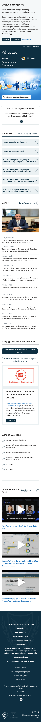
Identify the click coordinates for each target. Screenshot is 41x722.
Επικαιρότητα (20, 632)
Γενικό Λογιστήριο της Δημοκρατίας (9, 61)
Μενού (32, 58)
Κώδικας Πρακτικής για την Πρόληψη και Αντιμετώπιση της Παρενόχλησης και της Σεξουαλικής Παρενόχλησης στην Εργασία (20, 650)
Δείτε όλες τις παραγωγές (26, 491)
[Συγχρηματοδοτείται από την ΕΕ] (13, 715)
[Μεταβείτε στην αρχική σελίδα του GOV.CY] (10, 52)
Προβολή (11, 420)
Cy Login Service (32, 46)
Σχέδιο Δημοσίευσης (20, 657)
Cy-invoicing (9, 464)
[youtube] (21, 121)
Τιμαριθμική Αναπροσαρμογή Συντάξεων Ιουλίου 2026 (19, 287)
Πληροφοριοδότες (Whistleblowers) (20, 661)
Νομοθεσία (20, 644)
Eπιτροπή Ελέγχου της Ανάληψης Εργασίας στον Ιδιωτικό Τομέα (21, 446)
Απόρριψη (16, 39)
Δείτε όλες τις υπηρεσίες (27, 134)
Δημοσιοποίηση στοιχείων (20, 640)
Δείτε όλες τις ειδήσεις (27, 203)
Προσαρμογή (26, 39)
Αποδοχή (6, 39)
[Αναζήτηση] (38, 58)
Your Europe (9, 469)
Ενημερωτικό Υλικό (20, 636)
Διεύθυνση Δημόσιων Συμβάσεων (16, 440)
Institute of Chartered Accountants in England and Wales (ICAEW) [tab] (20, 360)
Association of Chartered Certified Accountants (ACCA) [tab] (20, 351)
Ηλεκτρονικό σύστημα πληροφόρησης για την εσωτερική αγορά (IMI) (20, 458)
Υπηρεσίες (20, 628)
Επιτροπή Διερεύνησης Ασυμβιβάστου (18, 452)
